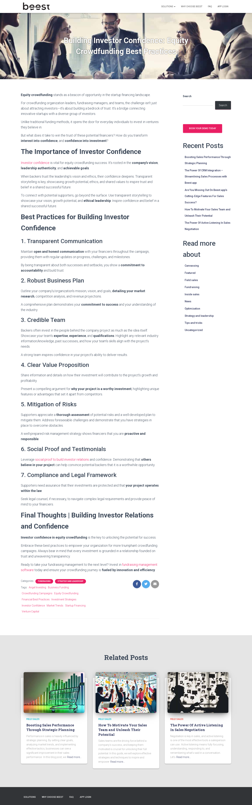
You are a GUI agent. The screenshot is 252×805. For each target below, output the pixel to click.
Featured (190, 272)
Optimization (192, 308)
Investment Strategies (63, 599)
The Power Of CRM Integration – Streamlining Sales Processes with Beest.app (206, 176)
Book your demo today (202, 128)
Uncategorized (194, 330)
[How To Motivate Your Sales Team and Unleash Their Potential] (126, 692)
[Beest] (36, 6)
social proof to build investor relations (62, 459)
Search (187, 96)
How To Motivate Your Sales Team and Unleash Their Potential (122, 730)
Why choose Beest (191, 6)
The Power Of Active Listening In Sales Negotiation (196, 727)
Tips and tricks (193, 322)
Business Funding (58, 587)
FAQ (210, 6)
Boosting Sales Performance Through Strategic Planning (50, 727)
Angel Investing (37, 587)
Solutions (167, 6)
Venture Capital (30, 611)
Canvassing (192, 265)
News (188, 301)
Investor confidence (35, 163)
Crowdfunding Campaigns (37, 593)
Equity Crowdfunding (66, 593)
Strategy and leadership (70, 581)
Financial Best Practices (36, 599)
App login (223, 6)
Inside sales (192, 294)
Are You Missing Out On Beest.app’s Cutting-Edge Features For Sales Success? (206, 196)
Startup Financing (75, 605)
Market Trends (55, 605)
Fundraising (44, 581)
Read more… (74, 757)
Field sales (191, 280)
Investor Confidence (33, 605)
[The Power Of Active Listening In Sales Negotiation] (198, 692)
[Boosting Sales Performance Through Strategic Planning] (54, 692)
